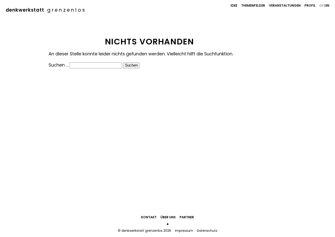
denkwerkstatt (46, 10)
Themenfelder (253, 5)
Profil (310, 5)
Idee (234, 5)
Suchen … (59, 65)
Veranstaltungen (285, 5)
